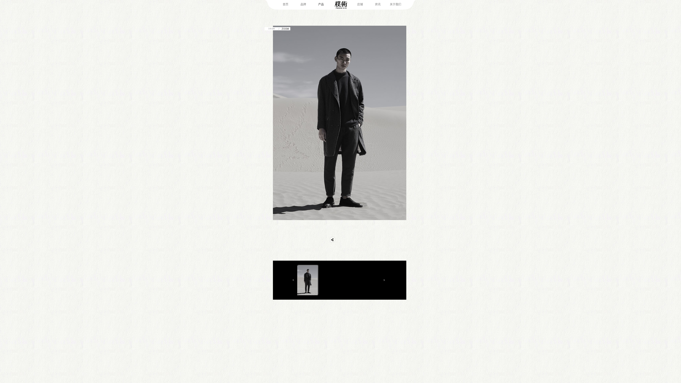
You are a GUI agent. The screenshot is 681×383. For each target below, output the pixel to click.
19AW (271, 28)
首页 (285, 4)
